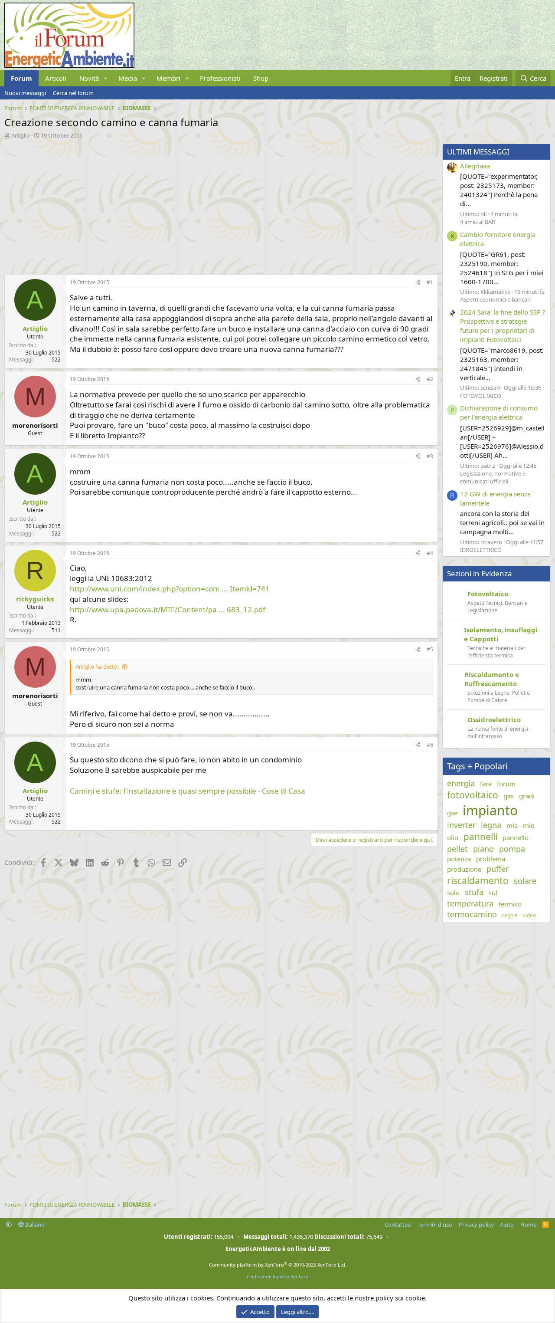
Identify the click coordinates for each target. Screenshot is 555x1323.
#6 (430, 744)
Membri (168, 78)
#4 (430, 553)
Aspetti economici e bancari (495, 299)
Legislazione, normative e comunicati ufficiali (493, 477)
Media (127, 78)
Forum (21, 78)
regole (510, 915)
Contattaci (398, 1224)
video (529, 915)
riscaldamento (478, 880)
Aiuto (507, 1224)
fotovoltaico (472, 795)
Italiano (34, 1224)
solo (453, 892)
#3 (430, 456)
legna (491, 825)
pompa (512, 849)
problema (490, 858)
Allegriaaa (475, 165)
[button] (106, 78)
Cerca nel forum (73, 93)
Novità (89, 78)
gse (452, 812)
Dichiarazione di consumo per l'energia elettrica (499, 412)
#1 (430, 282)
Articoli (55, 78)
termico (510, 904)
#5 (430, 649)
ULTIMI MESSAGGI (478, 152)
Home (528, 1224)
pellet (457, 849)
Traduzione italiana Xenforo (277, 1276)
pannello (516, 837)
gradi (527, 795)
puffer (497, 868)
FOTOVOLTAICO (480, 396)
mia (512, 825)
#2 (430, 379)
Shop (260, 78)
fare (486, 783)
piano (483, 849)
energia (461, 783)
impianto (490, 810)
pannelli (480, 837)
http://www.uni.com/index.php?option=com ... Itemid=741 (170, 589)
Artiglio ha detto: (97, 666)
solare (525, 881)
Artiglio (20, 135)
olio (452, 837)
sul (493, 892)
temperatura (470, 903)
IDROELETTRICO (481, 550)
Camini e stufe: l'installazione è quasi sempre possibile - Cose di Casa (187, 791)
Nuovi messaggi (25, 93)
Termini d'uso (435, 1224)
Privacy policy (476, 1224)
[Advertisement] (219, 204)
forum (506, 783)
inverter (461, 825)
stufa (474, 892)
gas (508, 795)
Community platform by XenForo (277, 1264)
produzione (464, 869)
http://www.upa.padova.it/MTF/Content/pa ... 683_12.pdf (167, 609)
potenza (459, 858)
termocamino (472, 914)
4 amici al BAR (477, 222)
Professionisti (220, 78)
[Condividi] (418, 283)
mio (529, 825)
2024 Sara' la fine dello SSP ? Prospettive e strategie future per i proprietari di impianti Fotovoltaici (502, 326)
